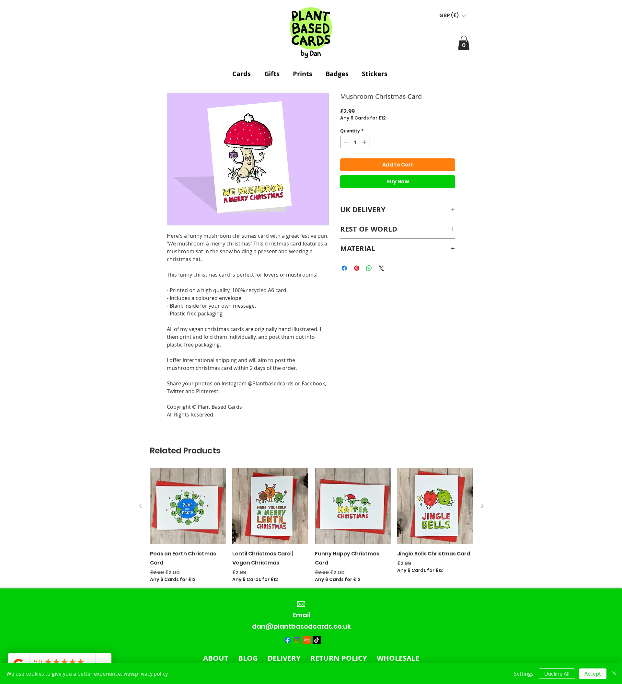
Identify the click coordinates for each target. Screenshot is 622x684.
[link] (464, 43)
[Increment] (365, 142)
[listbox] (452, 15)
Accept (592, 673)
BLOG (248, 658)
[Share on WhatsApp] (369, 268)
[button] (452, 15)
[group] (311, 525)
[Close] (614, 673)
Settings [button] (524, 673)
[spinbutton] (355, 142)
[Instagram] (297, 640)
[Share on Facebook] (344, 268)
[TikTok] (317, 640)
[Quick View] (188, 506)
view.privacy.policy (145, 673)
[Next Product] (482, 506)
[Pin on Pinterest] (357, 268)
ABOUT (215, 658)
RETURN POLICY (338, 658)
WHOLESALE (398, 658)
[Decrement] (345, 142)
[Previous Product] (140, 506)
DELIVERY (284, 658)
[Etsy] (307, 640)
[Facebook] (287, 640)
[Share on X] (381, 268)
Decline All (557, 673)
